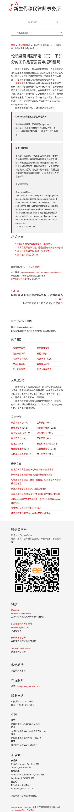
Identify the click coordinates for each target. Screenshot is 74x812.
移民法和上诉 (20, 449)
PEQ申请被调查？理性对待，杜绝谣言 (42, 302)
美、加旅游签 (19, 369)
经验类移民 (19, 428)
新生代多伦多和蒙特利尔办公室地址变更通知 (31, 475)
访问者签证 (45, 433)
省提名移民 (42, 354)
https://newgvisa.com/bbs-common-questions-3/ (41, 272)
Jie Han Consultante (20, 648)
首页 (13, 45)
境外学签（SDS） (45, 359)
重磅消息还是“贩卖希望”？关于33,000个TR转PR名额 (35, 494)
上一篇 (15, 291)
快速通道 (19, 83)
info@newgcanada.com (28, 686)
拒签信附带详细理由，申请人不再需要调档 (30, 513)
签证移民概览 (24, 45)
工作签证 (44, 438)
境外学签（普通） (21, 359)
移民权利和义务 (47, 444)
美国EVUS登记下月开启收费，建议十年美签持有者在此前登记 (35, 501)
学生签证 (18, 438)
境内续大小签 (43, 364)
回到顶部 (30, 810)
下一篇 (58, 299)
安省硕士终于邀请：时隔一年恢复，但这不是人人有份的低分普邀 (36, 482)
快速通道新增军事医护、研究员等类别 (28, 489)
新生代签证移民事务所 (20, 279)
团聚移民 (44, 423)
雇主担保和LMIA (21, 433)
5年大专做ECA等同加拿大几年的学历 (34, 244)
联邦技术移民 (46, 428)
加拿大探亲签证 (44, 369)
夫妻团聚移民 (19, 364)
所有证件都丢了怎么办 (27, 255)
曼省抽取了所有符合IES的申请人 (26, 508)
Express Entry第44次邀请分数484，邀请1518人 (37, 294)
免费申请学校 (19, 354)
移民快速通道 (43, 348)
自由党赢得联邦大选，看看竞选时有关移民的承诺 (40, 247)
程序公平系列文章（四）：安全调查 (33, 251)
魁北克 (17, 444)
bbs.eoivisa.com (25, 327)
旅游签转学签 (19, 348)
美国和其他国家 (21, 454)
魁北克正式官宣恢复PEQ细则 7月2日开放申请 (32, 469)
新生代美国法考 (18, 638)
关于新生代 (45, 454)
